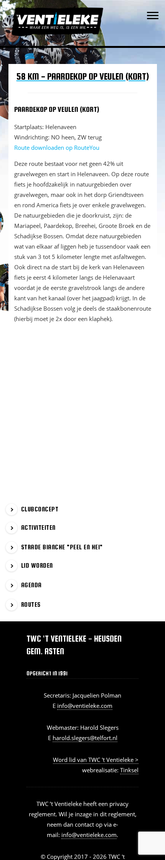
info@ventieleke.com (84, 705)
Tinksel (129, 770)
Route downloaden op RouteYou (56, 147)
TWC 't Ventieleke (74, 7)
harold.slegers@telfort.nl (85, 738)
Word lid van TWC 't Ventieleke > (96, 759)
